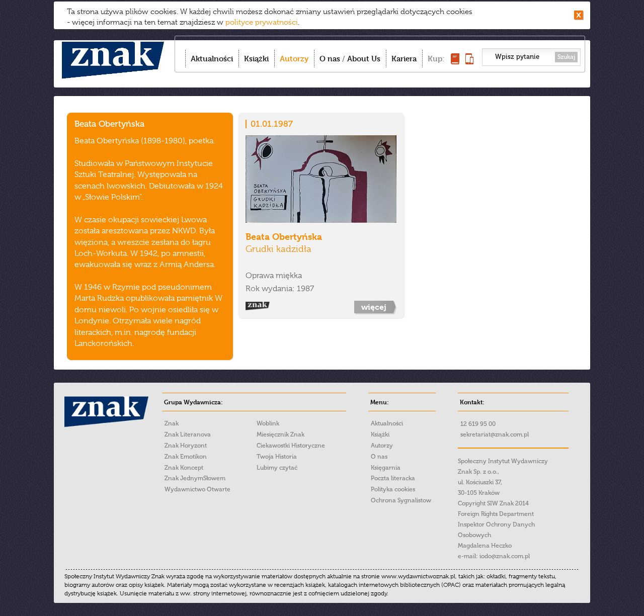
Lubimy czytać (277, 467)
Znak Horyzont (186, 445)
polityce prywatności (261, 22)
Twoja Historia (277, 456)
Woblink (268, 423)
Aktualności (212, 58)
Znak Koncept (184, 467)
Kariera (404, 58)
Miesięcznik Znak (280, 434)
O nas (329, 58)
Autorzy (294, 58)
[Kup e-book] (469, 61)
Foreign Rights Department (496, 513)
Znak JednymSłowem (195, 478)
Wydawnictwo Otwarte (197, 489)
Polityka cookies (393, 489)
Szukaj (566, 56)
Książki (256, 58)
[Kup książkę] (455, 61)
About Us (363, 58)
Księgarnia (385, 467)
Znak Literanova (188, 434)
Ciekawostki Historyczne (291, 445)
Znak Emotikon (186, 456)
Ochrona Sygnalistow (401, 500)
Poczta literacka (393, 478)
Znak (172, 423)
